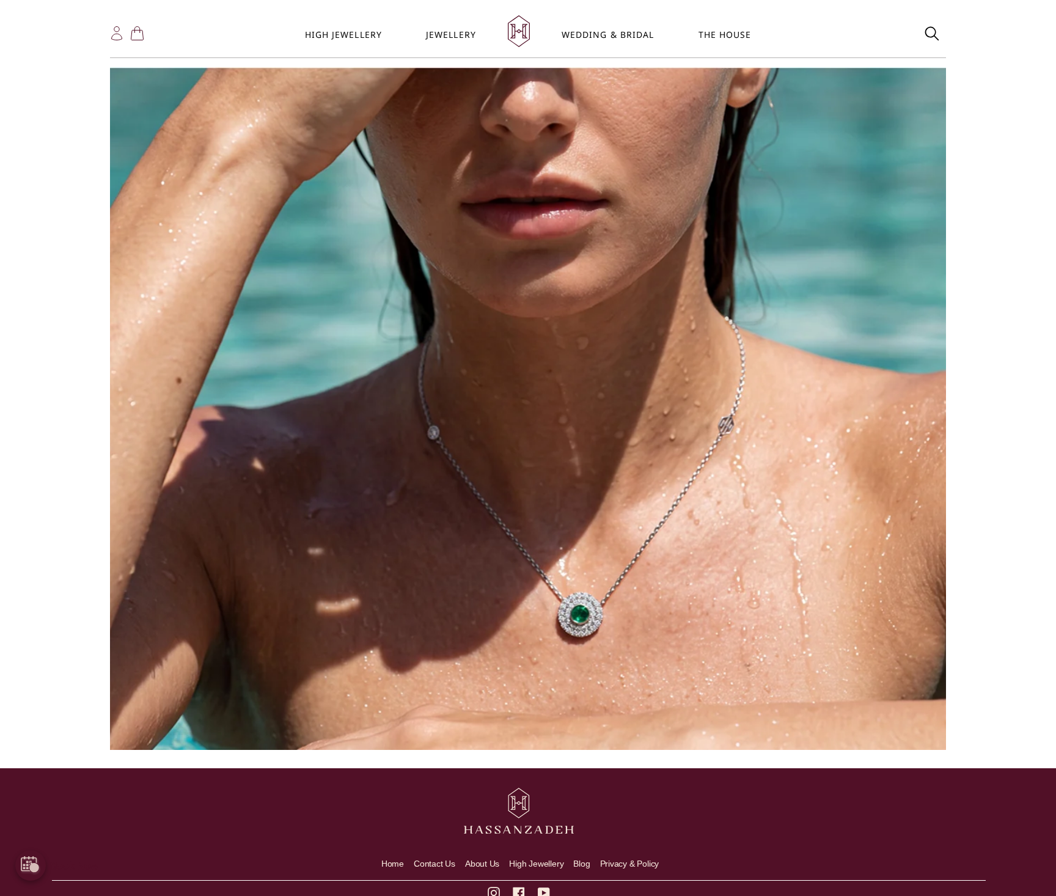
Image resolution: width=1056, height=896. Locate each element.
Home (392, 863)
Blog (581, 863)
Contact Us (434, 863)
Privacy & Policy (629, 863)
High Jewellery (536, 863)
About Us (482, 863)
